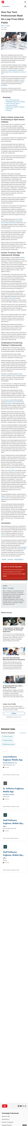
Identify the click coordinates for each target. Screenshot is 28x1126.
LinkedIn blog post (12, 70)
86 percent (7, 400)
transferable (4, 85)
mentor (3, 535)
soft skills (22, 80)
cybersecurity (11, 298)
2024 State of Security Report (16, 401)
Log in (20, 717)
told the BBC (22, 549)
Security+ (13, 375)
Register (14, 713)
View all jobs (23, 733)
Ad (24, 1125)
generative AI (9, 403)
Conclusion (8, 110)
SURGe (23, 257)
